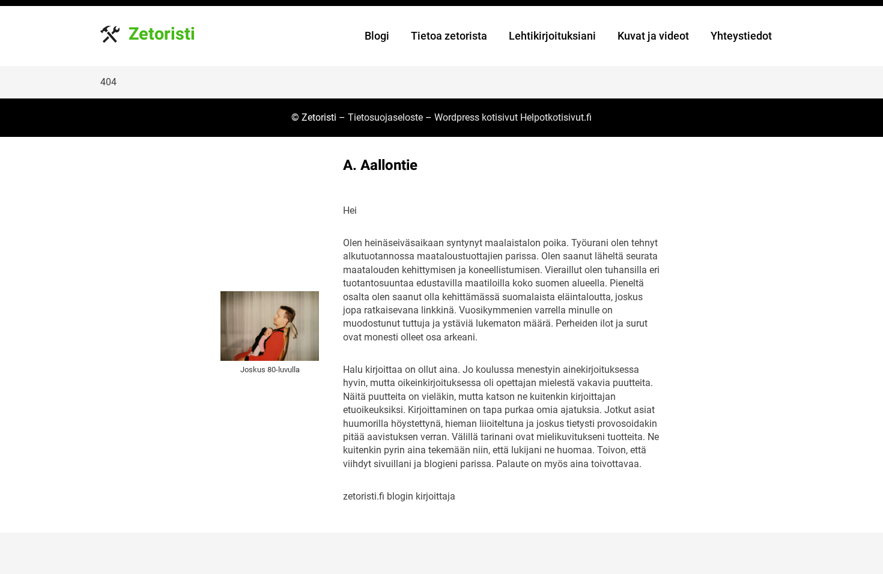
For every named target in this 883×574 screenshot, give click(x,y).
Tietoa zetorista (449, 35)
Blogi (377, 35)
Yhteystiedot (741, 35)
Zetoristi (162, 34)
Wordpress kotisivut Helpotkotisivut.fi (513, 117)
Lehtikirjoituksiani (552, 35)
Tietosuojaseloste (385, 117)
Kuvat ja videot (653, 35)
